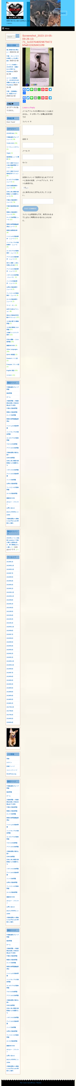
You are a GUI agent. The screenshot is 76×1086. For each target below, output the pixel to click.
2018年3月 (10, 699)
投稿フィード (11, 766)
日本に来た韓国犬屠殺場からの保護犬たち (13, 463)
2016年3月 (10, 718)
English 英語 (10, 370)
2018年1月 (10, 703)
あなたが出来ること (13, 512)
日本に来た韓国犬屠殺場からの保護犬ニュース (13, 194)
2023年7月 (10, 573)
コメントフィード (12, 770)
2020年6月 (10, 638)
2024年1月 (10, 561)
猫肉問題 (9, 393)
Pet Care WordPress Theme (30, 1083)
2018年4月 (10, 695)
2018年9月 (10, 688)
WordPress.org (11, 774)
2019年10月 (10, 665)
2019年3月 (10, 680)
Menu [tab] (7, 28)
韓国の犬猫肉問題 (12, 412)
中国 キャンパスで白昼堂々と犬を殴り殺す (13, 58)
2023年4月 (10, 581)
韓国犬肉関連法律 (12, 230)
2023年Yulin (10, 133)
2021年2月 (10, 619)
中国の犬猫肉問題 (12, 408)
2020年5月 (10, 642)
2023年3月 (10, 584)
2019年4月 (10, 676)
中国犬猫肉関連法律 (13, 206)
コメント (27, 121)
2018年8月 (10, 691)
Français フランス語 (13, 364)
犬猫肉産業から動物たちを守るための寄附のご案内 (13, 521)
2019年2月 (10, 684)
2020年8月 (10, 630)
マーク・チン (11, 305)
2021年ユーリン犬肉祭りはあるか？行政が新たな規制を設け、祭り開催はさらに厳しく (13, 542)
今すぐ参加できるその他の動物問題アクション (13, 165)
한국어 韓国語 (11, 354)
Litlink (8, 515)
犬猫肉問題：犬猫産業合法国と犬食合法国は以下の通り (13, 403)
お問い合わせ (11, 508)
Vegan (9, 153)
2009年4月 (10, 722)
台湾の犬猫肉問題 (12, 483)
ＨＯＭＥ (9, 375)
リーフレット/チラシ (13, 147)
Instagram (63, 13)
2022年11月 (10, 596)
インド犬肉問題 (11, 479)
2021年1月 (10, 623)
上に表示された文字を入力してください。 (37, 193)
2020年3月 (10, 649)
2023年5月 (10, 577)
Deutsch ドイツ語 (12, 358)
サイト (25, 163)
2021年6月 (10, 607)
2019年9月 (10, 669)
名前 (25, 139)
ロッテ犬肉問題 (11, 415)
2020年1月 (10, 657)
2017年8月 (10, 711)
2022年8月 (10, 600)
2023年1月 (10, 588)
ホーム (9, 397)
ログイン (9, 762)
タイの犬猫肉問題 (12, 493)
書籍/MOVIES (11, 345)
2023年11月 (10, 565)
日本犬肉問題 (11, 457)
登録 (8, 758)
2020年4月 (10, 646)
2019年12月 (10, 661)
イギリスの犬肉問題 (13, 470)
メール (26, 151)
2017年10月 (10, 707)
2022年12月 (10, 592)
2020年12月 (10, 626)
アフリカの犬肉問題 (13, 448)
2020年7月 (10, 634)
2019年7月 (10, 672)
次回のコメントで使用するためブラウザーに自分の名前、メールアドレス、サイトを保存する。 (37, 180)
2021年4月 (10, 615)
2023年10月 (10, 569)
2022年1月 (10, 604)
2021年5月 (10, 611)
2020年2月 (10, 653)
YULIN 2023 (10, 143)
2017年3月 (10, 714)
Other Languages (12, 349)
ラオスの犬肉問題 (12, 444)
